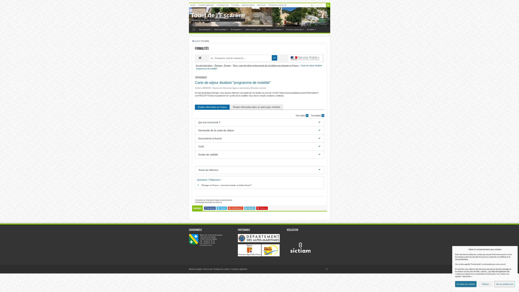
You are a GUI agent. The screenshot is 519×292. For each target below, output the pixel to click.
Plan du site (261, 5)
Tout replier (301, 115)
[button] (259, 123)
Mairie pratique (220, 30)
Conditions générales (206, 5)
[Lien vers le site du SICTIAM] (300, 247)
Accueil (192, 5)
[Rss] (312, 5)
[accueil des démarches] (200, 57)
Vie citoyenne (236, 30)
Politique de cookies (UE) (277, 5)
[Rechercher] (328, 5)
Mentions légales (248, 5)
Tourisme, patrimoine (294, 30)
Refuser (485, 284)
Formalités (235, 5)
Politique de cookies (221, 269)
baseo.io (219, 202)
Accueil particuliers (204, 65)
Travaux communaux (273, 30)
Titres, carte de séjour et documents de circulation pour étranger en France (266, 65)
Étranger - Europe (223, 65)
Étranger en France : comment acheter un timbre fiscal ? (226, 185)
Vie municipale (204, 30)
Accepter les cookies (466, 284)
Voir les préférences (504, 284)
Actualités (310, 30)
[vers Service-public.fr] (305, 58)
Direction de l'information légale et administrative (214, 200)
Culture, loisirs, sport (253, 30)
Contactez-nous (223, 5)
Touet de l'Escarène (218, 15)
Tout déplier (316, 115)
